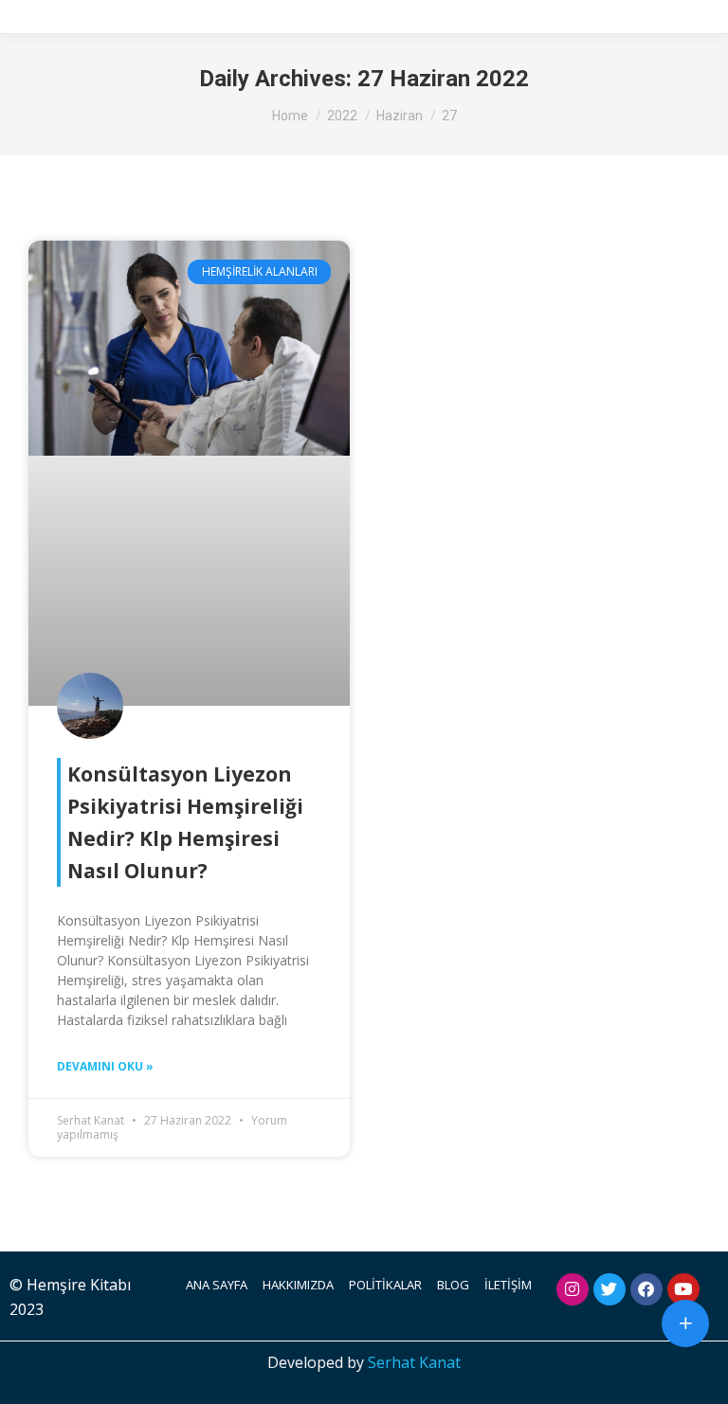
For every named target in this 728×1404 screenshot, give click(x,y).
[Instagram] (572, 1289)
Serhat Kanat (414, 1362)
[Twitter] (609, 1289)
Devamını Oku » (105, 1066)
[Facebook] (646, 1289)
